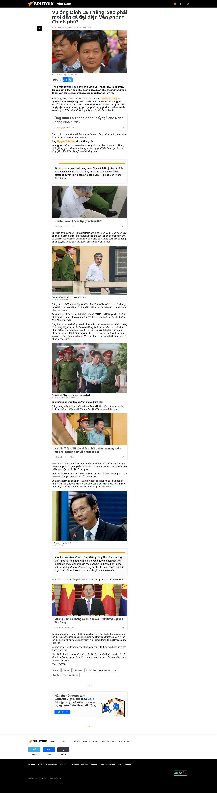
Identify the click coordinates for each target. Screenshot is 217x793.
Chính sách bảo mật (107, 764)
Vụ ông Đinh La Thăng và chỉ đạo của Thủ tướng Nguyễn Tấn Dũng (89, 620)
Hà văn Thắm (91, 670)
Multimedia (124, 741)
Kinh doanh (66, 670)
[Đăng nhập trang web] (181, 3)
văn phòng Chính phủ (71, 675)
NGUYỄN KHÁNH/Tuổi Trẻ (66, 397)
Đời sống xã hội (109, 741)
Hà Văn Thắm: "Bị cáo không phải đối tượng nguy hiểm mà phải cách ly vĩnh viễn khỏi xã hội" (88, 450)
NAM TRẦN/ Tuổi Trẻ (64, 299)
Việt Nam (56, 670)
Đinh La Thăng (109, 98)
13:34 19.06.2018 (59, 27)
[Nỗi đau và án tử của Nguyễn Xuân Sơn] (89, 202)
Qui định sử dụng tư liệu (47, 764)
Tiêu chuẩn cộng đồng (79, 764)
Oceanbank (57, 675)
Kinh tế (96, 741)
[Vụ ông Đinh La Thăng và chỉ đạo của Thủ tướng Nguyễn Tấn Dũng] (89, 600)
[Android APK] (180, 773)
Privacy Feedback (125, 764)
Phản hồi (63, 764)
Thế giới (76, 741)
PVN (115, 670)
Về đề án (31, 764)
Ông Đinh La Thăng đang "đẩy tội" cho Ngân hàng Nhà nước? (89, 120)
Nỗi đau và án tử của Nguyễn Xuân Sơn (78, 221)
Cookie (94, 764)
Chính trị (86, 741)
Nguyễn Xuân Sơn (66, 141)
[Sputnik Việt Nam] (42, 7)
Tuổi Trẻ (60, 545)
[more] (123, 127)
